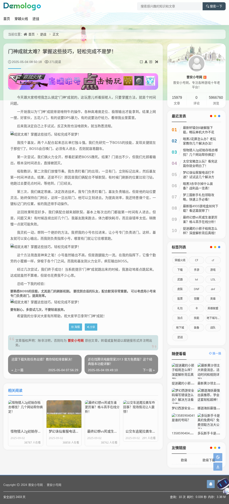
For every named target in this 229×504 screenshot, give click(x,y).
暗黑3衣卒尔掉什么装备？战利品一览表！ (198, 185)
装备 (196, 328)
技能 (196, 318)
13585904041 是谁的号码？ (191, 433)
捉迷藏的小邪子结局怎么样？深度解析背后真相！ (200, 230)
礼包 (180, 308)
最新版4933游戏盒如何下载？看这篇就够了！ (200, 208)
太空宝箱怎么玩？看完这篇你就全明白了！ (200, 163)
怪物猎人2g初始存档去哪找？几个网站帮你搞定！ (200, 152)
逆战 (35, 18)
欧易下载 (209, 460)
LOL (213, 279)
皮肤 (180, 289)
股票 (180, 299)
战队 (213, 328)
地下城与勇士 (214, 318)
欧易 (184, 460)
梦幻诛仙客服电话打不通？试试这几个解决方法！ (198, 176)
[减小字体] (142, 62)
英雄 (213, 299)
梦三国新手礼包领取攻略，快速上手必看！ (198, 197)
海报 (77, 327)
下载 (180, 270)
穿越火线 (21, 18)
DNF (196, 289)
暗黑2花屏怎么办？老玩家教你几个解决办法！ (199, 141)
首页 (6, 18)
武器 (180, 279)
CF (196, 260)
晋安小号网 (76, 340)
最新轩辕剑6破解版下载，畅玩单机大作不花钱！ (198, 132)
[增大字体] (151, 62)
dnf (213, 289)
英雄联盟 (213, 308)
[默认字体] (146, 62)
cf (213, 260)
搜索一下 (216, 6)
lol (196, 279)
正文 (56, 34)
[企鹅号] (211, 484)
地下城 (180, 328)
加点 (180, 318)
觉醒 (196, 299)
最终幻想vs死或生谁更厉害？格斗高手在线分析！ (200, 219)
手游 (196, 270)
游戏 (213, 270)
